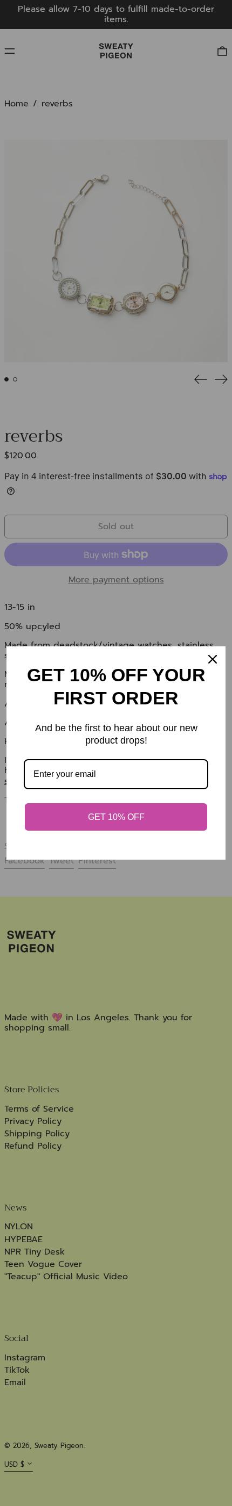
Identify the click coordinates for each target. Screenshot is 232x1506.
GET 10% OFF (116, 817)
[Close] (213, 659)
